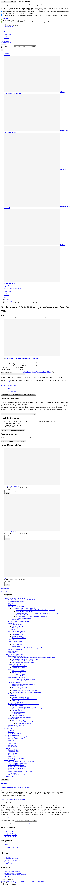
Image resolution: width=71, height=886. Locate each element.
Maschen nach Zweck (10, 287)
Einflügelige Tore (17, 624)
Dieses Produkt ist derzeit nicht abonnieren (12, 374)
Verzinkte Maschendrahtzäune (20, 697)
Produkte (7, 55)
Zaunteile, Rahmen (17, 710)
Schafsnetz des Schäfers (19, 671)
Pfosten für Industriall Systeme (24, 611)
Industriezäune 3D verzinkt (23, 723)
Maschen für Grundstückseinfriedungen (13, 799)
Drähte (6, 748)
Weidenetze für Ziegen (18, 674)
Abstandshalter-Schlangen (15, 738)
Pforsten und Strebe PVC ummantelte (23, 608)
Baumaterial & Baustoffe (11, 735)
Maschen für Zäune (14, 664)
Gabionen (7, 728)
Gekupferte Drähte (13, 751)
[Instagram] (5, 31)
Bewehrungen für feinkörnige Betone (19, 737)
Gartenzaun (11, 695)
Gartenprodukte (9, 760)
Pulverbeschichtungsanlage (12, 860)
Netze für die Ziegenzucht (19, 687)
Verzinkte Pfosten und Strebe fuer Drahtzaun (25, 615)
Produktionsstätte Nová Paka (12, 873)
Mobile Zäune (12, 694)
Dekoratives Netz (13, 727)
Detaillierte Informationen (8, 385)
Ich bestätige (4, 18)
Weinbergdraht (12, 753)
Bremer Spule (12, 755)
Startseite (7, 53)
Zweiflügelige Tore (17, 626)
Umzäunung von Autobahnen (16, 725)
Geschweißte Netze (17, 644)
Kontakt (6, 38)
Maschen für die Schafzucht (20, 689)
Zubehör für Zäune (13, 629)
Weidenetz (11, 669)
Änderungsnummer (6, 372)
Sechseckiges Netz (17, 646)
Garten (6, 849)
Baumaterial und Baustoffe (12, 847)
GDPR (27, 881)
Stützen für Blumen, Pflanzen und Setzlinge (21, 761)
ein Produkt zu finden (7, 46)
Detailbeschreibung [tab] (10, 391)
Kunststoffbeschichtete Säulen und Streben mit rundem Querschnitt (35, 610)
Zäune (6, 844)
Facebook (7, 817)
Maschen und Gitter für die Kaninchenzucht (24, 690)
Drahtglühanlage (9, 862)
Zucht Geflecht (12, 643)
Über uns (7, 36)
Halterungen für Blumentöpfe (16, 768)
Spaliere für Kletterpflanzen (16, 765)
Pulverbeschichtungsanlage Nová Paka (15, 874)
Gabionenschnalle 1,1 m (11, 532)
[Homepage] (6, 42)
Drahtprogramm (9, 776)
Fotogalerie (7, 34)
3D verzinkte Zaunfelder (19, 633)
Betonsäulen (15, 620)
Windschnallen (12, 746)
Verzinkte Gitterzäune (18, 705)
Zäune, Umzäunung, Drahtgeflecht (14, 598)
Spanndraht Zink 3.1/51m (11, 578)
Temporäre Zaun (13, 651)
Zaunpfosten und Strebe (15, 606)
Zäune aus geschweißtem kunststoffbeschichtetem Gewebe (29, 709)
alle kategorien (5, 591)
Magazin (4, 783)
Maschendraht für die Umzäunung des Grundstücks (23, 704)
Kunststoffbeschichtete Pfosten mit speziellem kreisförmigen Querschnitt (37, 613)
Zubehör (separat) (17, 628)
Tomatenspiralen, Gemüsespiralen (18, 763)
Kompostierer (12, 770)
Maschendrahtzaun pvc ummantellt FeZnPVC (21, 600)
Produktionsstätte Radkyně (12, 871)
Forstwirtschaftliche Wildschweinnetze (23, 662)
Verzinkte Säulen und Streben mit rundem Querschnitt (31, 616)
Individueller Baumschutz (19, 666)
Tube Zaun (11, 639)
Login (34, 820)
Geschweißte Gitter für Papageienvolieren (24, 679)
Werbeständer (12, 773)
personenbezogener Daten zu (26, 824)
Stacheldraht (11, 652)
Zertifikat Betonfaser (10, 836)
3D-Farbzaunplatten (17, 636)
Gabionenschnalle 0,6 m (11, 486)
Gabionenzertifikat (9, 833)
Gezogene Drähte (13, 750)
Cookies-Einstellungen (37, 881)
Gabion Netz (12, 730)
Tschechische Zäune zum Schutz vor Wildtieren (16, 787)
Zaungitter (11, 603)
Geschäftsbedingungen (11, 858)
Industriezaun (12, 718)
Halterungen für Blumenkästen (17, 766)
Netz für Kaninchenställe (19, 681)
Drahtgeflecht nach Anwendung (13, 654)
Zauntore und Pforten (18, 715)
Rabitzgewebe (12, 745)
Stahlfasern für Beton (14, 742)
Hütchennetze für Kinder (19, 676)
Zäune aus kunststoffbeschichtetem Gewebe (24, 699)
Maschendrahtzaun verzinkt (16, 601)
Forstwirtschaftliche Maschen (17, 656)
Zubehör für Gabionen (14, 733)
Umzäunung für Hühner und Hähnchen (23, 684)
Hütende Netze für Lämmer (20, 672)
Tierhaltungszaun (13, 682)
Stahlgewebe (12, 743)
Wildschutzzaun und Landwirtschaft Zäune (20, 621)
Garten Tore (12, 623)
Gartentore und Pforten (18, 702)
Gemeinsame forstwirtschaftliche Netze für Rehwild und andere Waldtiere (33, 657)
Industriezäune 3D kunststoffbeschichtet (27, 722)
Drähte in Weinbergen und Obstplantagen (20, 771)
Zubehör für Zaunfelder (19, 638)
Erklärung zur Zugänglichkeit (9, 881)
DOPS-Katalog (8, 831)
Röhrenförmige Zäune (18, 712)
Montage (7, 876)
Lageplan (21, 881)
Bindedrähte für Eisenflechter (16, 758)
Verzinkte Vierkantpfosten (23, 618)
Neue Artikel (4, 779)
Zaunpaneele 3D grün (18, 634)
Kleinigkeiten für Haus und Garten (18, 775)
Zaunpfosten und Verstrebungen (21, 717)
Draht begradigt (12, 756)
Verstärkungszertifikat (10, 835)
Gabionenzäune (16, 713)
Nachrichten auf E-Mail (8, 820)
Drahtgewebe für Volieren (16, 677)
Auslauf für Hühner (17, 685)
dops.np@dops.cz (9, 382)
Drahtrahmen (12, 605)
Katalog (6, 285)
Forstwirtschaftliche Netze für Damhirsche (24, 661)
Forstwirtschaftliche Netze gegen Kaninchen (25, 659)
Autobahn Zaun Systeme (15, 641)
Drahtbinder (11, 740)
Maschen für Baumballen (19, 667)
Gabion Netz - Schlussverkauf (13, 288)
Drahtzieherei (8, 863)
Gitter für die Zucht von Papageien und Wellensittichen (28, 692)
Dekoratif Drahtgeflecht (15, 649)
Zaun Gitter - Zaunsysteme (16, 631)
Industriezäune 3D (17, 720)
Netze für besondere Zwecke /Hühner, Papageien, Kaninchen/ (30, 648)
